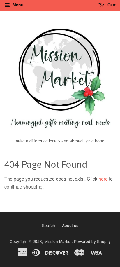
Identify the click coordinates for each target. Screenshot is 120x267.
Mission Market (58, 241)
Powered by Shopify (92, 241)
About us (70, 225)
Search (48, 225)
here (103, 178)
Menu (17, 5)
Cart (111, 5)
